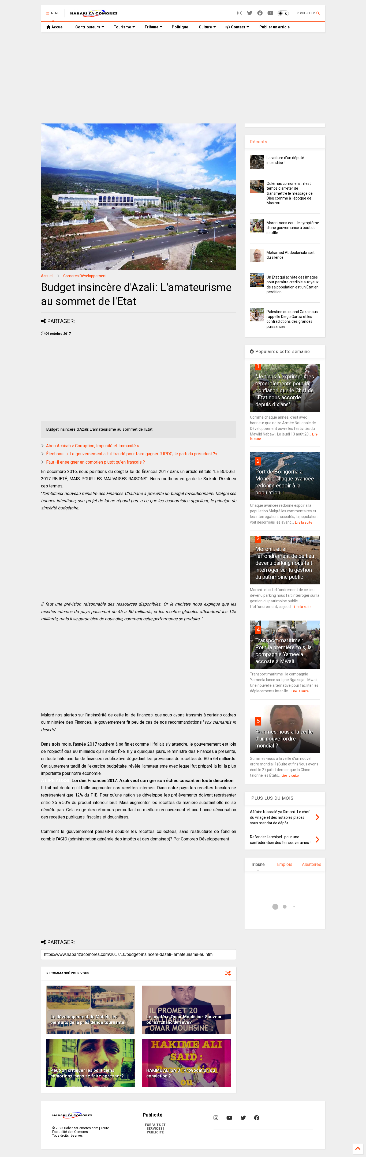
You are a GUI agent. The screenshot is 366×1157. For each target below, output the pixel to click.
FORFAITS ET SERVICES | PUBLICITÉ (155, 1128)
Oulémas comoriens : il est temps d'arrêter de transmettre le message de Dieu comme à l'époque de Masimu (290, 193)
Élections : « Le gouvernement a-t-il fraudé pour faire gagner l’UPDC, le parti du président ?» (131, 453)
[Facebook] (260, 13)
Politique (180, 27)
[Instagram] (239, 13)
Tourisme (122, 27)
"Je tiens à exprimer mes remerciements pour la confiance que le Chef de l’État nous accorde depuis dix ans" (284, 390)
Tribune (151, 27)
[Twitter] (249, 13)
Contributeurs (87, 27)
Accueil (58, 27)
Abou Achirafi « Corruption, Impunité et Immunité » (92, 445)
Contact (237, 27)
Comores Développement (85, 276)
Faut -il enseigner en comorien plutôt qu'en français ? (95, 462)
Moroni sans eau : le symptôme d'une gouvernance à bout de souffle (293, 228)
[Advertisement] (183, 77)
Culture (205, 27)
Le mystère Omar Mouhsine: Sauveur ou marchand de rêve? (184, 1019)
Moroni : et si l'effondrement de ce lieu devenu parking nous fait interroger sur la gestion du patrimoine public (284, 563)
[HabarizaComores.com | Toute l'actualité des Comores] (94, 15)
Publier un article (274, 27)
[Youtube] (270, 13)
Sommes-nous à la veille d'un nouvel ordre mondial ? (284, 738)
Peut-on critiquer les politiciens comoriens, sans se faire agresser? (87, 1073)
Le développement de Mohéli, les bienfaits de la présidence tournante (87, 1019)
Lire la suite (303, 522)
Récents (258, 141)
